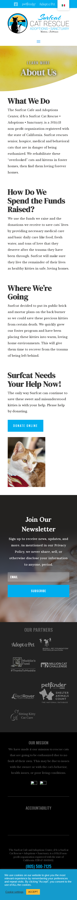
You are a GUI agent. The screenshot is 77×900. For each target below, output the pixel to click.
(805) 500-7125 (38, 866)
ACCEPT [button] (33, 892)
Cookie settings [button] (14, 892)
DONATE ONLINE (25, 426)
